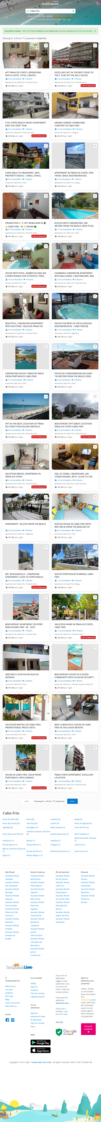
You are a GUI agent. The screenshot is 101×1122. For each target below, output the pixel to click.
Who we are (10, 986)
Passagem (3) (32, 827)
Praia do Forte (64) (11, 819)
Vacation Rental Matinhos (88, 891)
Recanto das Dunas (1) (60, 851)
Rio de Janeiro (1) (10, 844)
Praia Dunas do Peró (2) (13, 834)
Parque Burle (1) (34, 844)
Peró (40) (30, 819)
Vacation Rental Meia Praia (37, 897)
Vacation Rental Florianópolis (37, 884)
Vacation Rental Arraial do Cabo (62, 897)
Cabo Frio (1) (79, 844)
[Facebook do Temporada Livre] (8, 1020)
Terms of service (12, 1003)
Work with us (11, 1006)
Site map (9, 996)
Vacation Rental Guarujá (12, 897)
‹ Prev (26, 801)
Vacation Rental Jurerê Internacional (37, 932)
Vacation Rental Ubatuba (12, 877)
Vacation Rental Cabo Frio (62, 884)
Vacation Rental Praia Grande (12, 904)
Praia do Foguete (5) (83, 823)
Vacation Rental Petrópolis (62, 920)
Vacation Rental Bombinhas (37, 877)
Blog (7, 999)
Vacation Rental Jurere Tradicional (37, 951)
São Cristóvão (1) (81, 834)
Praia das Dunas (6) (11, 823)
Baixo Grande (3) (57, 827)
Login (58, 981)
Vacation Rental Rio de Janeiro (62, 877)
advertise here (62, 1003)
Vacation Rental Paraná (88, 877)
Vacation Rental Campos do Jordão (12, 935)
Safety (33, 983)
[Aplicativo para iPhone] (41, 1052)
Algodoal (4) (8, 827)
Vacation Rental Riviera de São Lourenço (12, 912)
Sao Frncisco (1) (81, 851)
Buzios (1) (31, 840)
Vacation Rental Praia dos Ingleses (37, 905)
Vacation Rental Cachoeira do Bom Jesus (37, 941)
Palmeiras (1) (8, 840)
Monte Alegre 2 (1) (35, 855)
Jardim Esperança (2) (59, 834)
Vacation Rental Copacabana (62, 891)
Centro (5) (54, 823)
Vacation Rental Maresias (12, 920)
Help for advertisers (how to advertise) (38, 1016)
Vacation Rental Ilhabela (12, 927)
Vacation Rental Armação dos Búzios (62, 905)
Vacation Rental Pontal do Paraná (88, 898)
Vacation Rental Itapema (37, 891)
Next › (72, 801)
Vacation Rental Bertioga (12, 891)
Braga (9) (78, 819)
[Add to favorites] (46, 45)
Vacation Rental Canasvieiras (37, 914)
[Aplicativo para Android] (41, 1045)
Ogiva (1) (6, 855)
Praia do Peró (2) (81, 827)
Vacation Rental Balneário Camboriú (37, 922)
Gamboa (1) (55, 840)
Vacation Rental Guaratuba (88, 884)
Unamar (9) (55, 819)
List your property (88, 1027)
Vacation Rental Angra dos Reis (62, 914)
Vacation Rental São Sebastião (12, 884)
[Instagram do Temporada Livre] (13, 1020)
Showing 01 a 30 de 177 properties (49, 801)
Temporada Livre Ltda (41, 1062)
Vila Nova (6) (32, 823)
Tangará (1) (55, 844)
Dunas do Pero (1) (34, 851)
